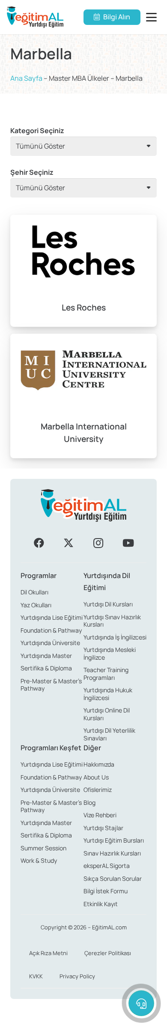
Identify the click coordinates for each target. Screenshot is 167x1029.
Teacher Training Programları (106, 674)
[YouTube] (128, 543)
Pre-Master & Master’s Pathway (51, 685)
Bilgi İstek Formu (106, 891)
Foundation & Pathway (51, 630)
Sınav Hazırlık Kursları (112, 853)
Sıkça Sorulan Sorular (113, 878)
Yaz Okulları (36, 605)
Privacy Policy (77, 976)
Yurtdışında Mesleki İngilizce (110, 653)
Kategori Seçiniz (37, 130)
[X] (68, 543)
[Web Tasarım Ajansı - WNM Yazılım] (83, 1019)
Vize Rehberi (100, 815)
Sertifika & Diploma (46, 668)
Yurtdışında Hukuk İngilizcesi (108, 694)
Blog (89, 802)
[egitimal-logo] (35, 17)
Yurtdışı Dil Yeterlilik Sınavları (109, 734)
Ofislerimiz (98, 789)
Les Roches (84, 307)
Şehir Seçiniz (32, 172)
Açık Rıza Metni (48, 953)
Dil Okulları (34, 592)
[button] (153, 17)
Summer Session (43, 848)
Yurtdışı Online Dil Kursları (107, 714)
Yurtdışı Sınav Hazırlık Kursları (112, 621)
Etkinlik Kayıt (101, 904)
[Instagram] (98, 543)
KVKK (36, 976)
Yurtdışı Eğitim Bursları (114, 840)
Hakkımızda (99, 764)
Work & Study (39, 860)
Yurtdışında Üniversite (50, 643)
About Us (96, 777)
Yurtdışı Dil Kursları (108, 604)
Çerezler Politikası (107, 953)
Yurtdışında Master (46, 655)
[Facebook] (39, 543)
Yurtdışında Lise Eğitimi (52, 617)
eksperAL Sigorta (107, 866)
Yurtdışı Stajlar (103, 828)
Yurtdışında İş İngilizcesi (115, 637)
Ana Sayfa (26, 78)
